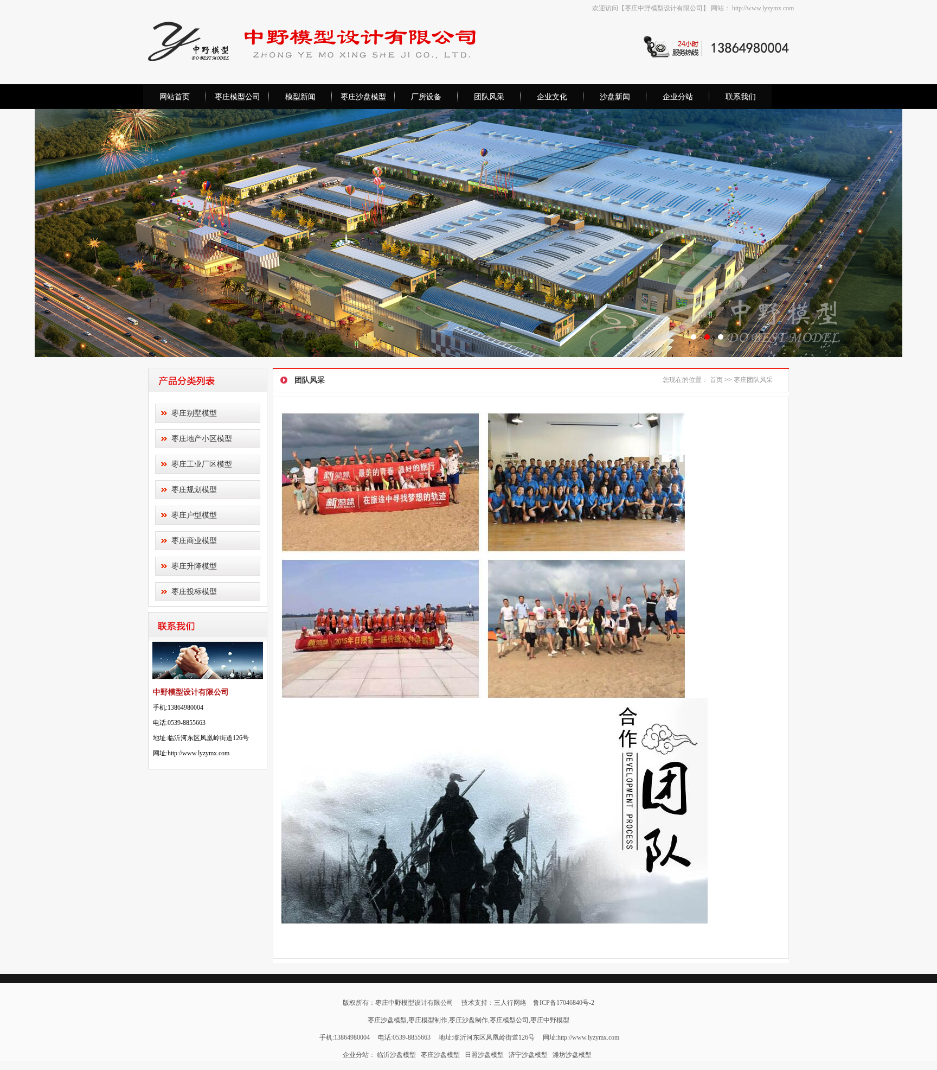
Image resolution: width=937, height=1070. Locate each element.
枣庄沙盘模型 (363, 96)
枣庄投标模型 (194, 591)
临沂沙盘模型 (396, 1055)
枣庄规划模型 (194, 489)
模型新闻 (300, 96)
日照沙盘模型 (484, 1055)
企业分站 (678, 96)
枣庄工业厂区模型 (201, 464)
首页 (716, 380)
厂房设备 (426, 96)
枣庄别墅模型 (194, 413)
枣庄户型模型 (194, 515)
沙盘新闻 (615, 96)
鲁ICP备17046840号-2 (563, 1003)
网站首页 (174, 96)
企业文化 (552, 96)
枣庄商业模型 (194, 540)
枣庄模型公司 (237, 96)
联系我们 (741, 96)
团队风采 (489, 96)
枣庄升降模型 (194, 566)
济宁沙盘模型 (528, 1055)
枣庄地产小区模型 (201, 438)
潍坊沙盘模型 (572, 1055)
